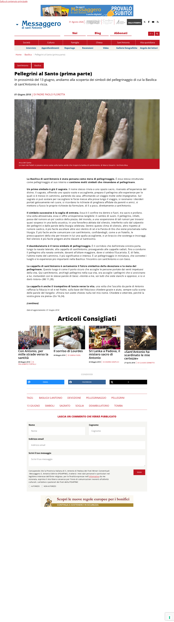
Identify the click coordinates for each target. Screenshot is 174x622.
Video (106, 48)
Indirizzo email (36, 439)
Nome (32, 425)
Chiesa (99, 42)
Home (19, 54)
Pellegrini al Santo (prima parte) (50, 54)
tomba (118, 405)
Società (26, 42)
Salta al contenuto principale (14, 1)
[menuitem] (75, 33)
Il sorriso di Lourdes (68, 351)
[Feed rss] (158, 21)
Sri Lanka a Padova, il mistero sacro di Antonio (104, 354)
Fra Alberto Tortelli (27, 364)
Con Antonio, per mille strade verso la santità (33, 354)
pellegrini (117, 397)
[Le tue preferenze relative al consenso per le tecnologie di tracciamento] (169, 617)
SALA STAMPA (134, 23)
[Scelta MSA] (16, 24)
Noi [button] (74, 33)
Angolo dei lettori (149, 48)
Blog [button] (98, 33)
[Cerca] (157, 34)
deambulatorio (99, 405)
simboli (49, 405)
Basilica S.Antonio (50, 397)
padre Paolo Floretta (51, 94)
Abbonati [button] (120, 33)
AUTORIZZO (35, 486)
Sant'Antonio (123, 42)
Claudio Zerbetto (147, 363)
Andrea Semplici (112, 362)
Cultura (50, 42)
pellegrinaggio (96, 397)
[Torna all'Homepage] (41, 24)
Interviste (31, 48)
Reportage (69, 48)
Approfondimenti (50, 48)
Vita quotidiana (147, 42)
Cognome (93, 425)
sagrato (64, 405)
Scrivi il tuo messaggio (40, 453)
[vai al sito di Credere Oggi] (108, 22)
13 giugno (33, 405)
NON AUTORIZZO (50, 486)
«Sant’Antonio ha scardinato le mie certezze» (137, 355)
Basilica (28, 54)
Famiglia (75, 42)
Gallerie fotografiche (126, 48)
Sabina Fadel (75, 355)
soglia (79, 405)
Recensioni (87, 48)
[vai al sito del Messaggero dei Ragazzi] (93, 21)
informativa (94, 476)
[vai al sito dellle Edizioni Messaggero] (120, 22)
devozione (74, 397)
